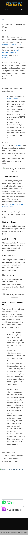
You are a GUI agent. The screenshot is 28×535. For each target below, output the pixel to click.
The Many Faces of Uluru (13, 455)
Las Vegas (18, 145)
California (5, 58)
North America (12, 99)
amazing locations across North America (11, 52)
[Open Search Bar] (22, 9)
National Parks (9, 452)
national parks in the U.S (11, 45)
